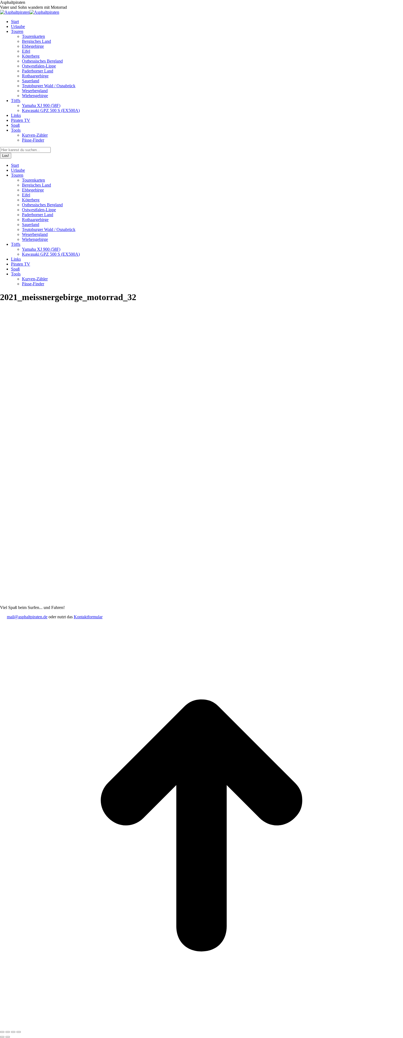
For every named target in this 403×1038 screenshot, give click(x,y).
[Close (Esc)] (2, 1032)
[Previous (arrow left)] (2, 1037)
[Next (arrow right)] (7, 1037)
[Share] (7, 1032)
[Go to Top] (201, 1025)
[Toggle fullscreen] (13, 1032)
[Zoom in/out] (18, 1032)
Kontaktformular (88, 616)
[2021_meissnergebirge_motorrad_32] (192, 602)
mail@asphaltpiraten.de (27, 616)
